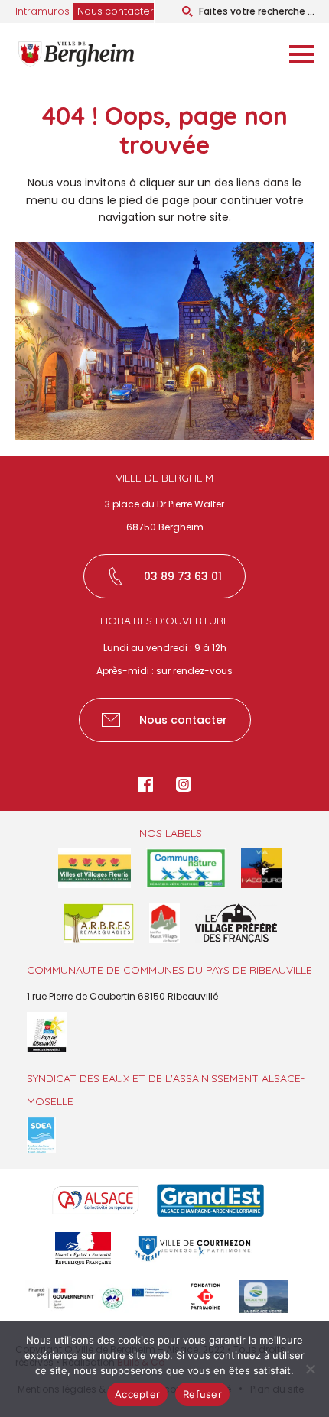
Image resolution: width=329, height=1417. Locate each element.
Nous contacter (115, 11)
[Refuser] (310, 1368)
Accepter (137, 1394)
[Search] (187, 11)
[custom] (145, 784)
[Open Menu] (301, 54)
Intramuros (42, 11)
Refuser (202, 1394)
